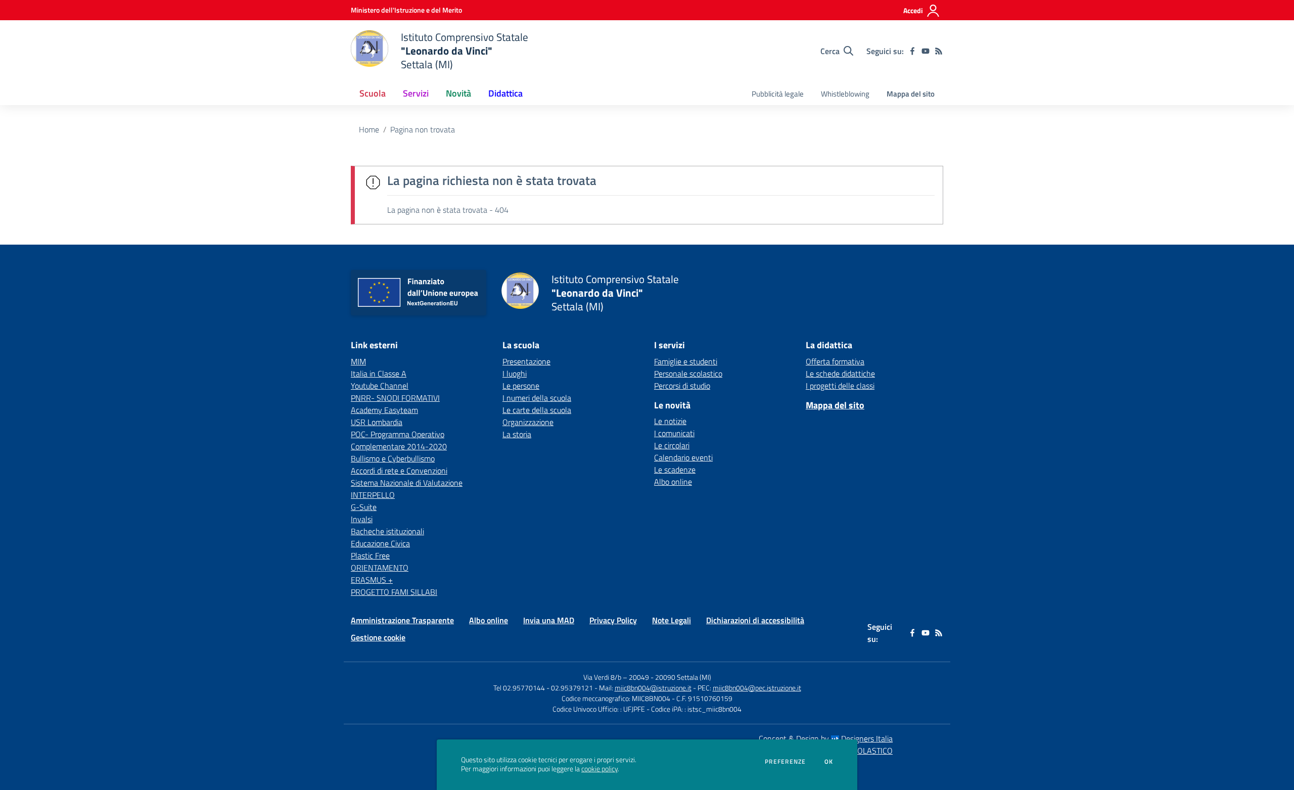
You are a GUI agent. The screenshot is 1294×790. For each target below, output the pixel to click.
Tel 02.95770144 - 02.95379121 (543, 687)
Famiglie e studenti (685, 361)
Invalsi (362, 519)
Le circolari (671, 445)
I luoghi (514, 373)
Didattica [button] (505, 93)
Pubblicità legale (778, 94)
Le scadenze (675, 469)
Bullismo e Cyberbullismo (393, 458)
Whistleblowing (845, 94)
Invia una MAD (548, 620)
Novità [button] (458, 93)
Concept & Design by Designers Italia (826, 738)
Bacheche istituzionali (387, 531)
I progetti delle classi (840, 386)
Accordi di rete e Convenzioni (399, 470)
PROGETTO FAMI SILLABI (394, 592)
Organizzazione (527, 422)
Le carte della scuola (536, 410)
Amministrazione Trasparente (402, 620)
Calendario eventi (683, 457)
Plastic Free (370, 555)
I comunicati (674, 433)
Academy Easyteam (384, 410)
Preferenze (785, 762)
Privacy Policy (613, 620)
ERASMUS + (372, 580)
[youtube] (925, 51)
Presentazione (526, 361)
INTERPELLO (373, 495)
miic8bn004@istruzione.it (653, 687)
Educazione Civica (380, 543)
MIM (358, 361)
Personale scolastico (688, 373)
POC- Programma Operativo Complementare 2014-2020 (399, 440)
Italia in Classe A (378, 373)
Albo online (673, 482)
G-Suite (364, 507)
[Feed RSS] (938, 51)
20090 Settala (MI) (683, 677)
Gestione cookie (378, 637)
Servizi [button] (416, 93)
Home (369, 129)
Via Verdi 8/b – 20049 (617, 677)
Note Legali (671, 620)
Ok (829, 762)
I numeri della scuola (536, 398)
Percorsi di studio (682, 386)
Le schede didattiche (840, 373)
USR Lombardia (376, 422)
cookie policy (599, 768)
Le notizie (670, 421)
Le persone (520, 386)
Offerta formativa (835, 361)
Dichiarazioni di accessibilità (755, 620)
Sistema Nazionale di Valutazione (407, 483)
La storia (516, 434)
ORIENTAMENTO (379, 568)
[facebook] (912, 51)
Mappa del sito (911, 94)
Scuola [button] (372, 93)
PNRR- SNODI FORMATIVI (395, 398)
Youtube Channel (379, 386)
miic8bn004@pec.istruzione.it (757, 687)
